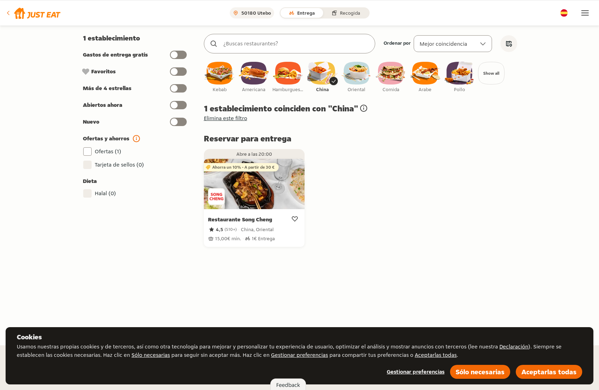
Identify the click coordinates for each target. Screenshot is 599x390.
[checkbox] (219, 77)
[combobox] (296, 43)
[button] (33, 13)
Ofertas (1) (108, 151)
